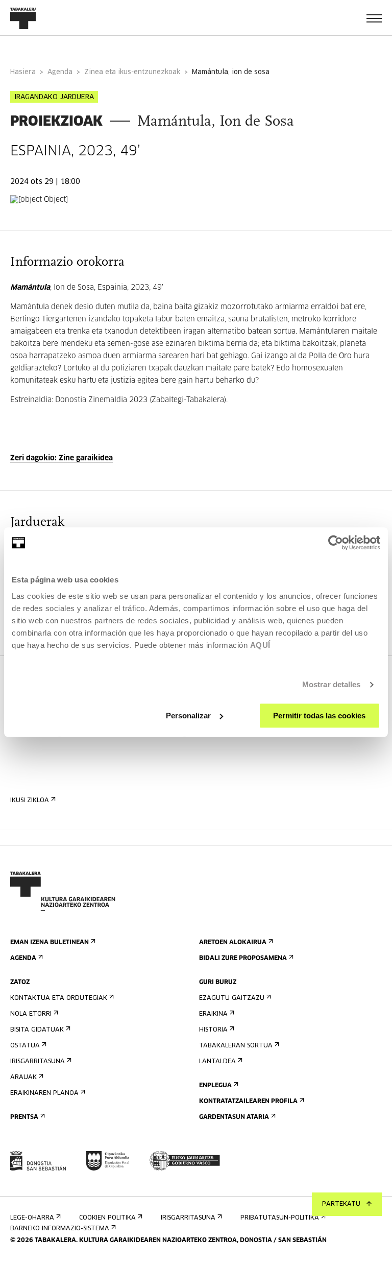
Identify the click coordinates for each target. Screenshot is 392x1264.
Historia (213, 1030)
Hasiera (23, 72)
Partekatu (341, 1204)
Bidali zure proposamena (243, 958)
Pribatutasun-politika (279, 1218)
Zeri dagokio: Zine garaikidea (61, 458)
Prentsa (24, 1117)
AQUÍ (260, 645)
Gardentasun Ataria (234, 1117)
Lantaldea (217, 1062)
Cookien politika (107, 1218)
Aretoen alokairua (232, 943)
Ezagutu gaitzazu (231, 998)
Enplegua (215, 1086)
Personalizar (188, 715)
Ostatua (25, 1046)
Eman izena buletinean (49, 943)
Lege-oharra (32, 1218)
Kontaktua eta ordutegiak (58, 998)
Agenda (59, 72)
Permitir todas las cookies (319, 715)
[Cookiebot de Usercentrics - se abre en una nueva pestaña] (335, 542)
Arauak (23, 1077)
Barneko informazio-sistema (59, 1229)
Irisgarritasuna (37, 1062)
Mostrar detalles (331, 684)
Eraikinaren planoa (44, 1093)
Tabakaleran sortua (236, 1046)
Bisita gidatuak (37, 1030)
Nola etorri (31, 1014)
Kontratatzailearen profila (248, 1101)
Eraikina (213, 1014)
